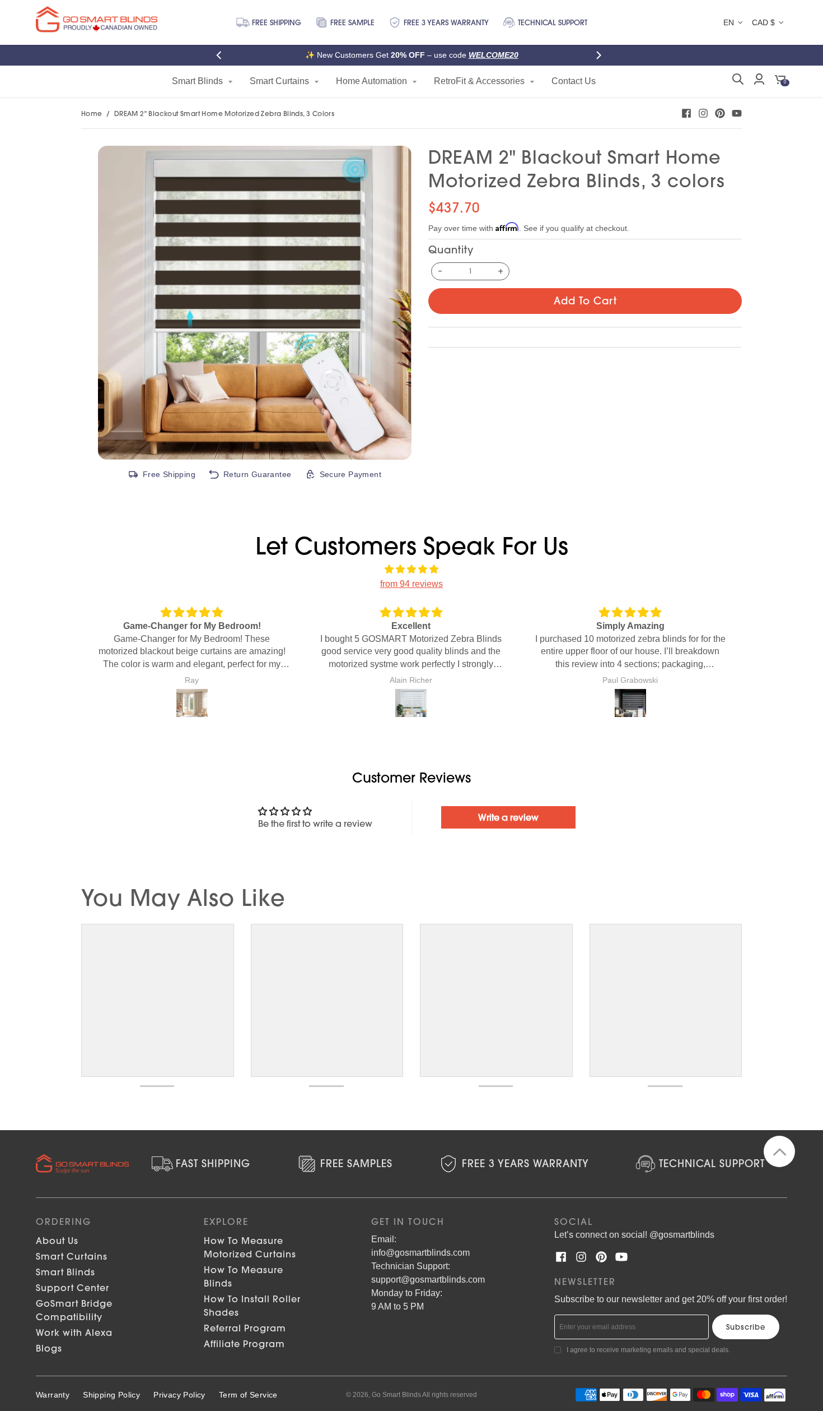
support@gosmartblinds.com (428, 1279)
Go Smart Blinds (396, 1395)
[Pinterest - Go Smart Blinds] (720, 113)
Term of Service (248, 1394)
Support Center (72, 1287)
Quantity (451, 249)
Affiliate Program (244, 1343)
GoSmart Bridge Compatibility (74, 1310)
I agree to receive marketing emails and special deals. (648, 1350)
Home (91, 113)
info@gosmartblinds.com (420, 1252)
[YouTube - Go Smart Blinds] (737, 113)
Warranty (52, 1394)
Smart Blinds (65, 1272)
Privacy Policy (179, 1394)
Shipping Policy (111, 1394)
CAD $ (763, 22)
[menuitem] (202, 81)
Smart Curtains (71, 1256)
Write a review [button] (508, 817)
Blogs (49, 1348)
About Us (57, 1240)
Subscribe (745, 1326)
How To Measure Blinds (243, 1276)
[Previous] (222, 55)
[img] (411, 569)
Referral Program (245, 1328)
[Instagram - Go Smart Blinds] (703, 113)
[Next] (600, 55)
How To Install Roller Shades (252, 1305)
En (728, 22)
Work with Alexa (74, 1332)
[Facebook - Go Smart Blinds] (686, 113)
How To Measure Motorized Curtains (250, 1247)
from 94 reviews (411, 584)
